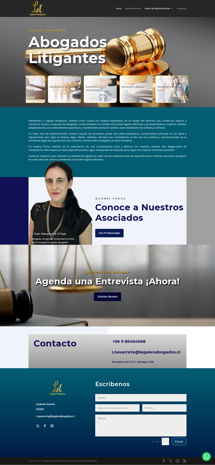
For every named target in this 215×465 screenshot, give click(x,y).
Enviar (179, 441)
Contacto (181, 8)
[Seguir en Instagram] (52, 426)
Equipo (40, 408)
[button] (206, 456)
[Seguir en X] (38, 426)
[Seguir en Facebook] (45, 426)
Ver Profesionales (109, 233)
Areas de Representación (157, 8)
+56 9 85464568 (129, 341)
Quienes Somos (133, 8)
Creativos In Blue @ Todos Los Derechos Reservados (69, 460)
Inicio (119, 8)
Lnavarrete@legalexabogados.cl (146, 352)
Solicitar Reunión (107, 296)
